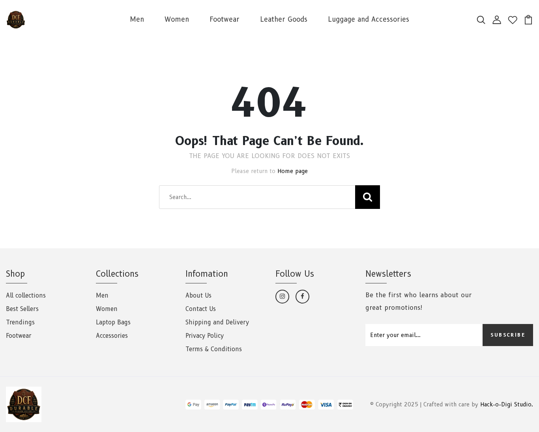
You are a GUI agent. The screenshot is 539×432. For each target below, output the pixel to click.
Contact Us (200, 309)
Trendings (20, 322)
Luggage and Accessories (368, 19)
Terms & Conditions (213, 349)
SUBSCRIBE (507, 335)
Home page (292, 171)
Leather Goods (283, 19)
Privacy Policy (204, 335)
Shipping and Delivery (217, 322)
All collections (26, 295)
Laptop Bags (113, 322)
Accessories (112, 335)
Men (137, 19)
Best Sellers (22, 309)
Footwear (225, 19)
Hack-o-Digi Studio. (506, 404)
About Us (198, 295)
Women (177, 19)
